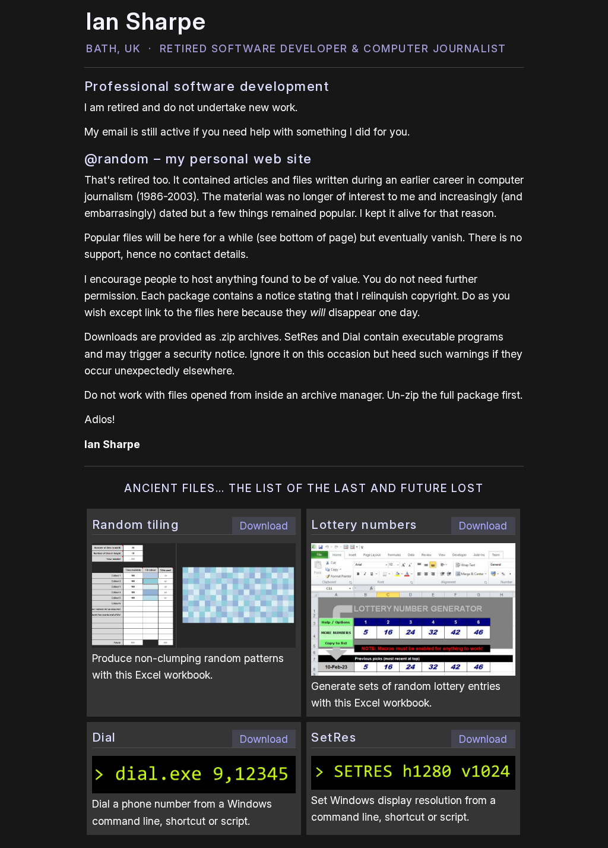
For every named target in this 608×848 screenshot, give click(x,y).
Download (264, 525)
